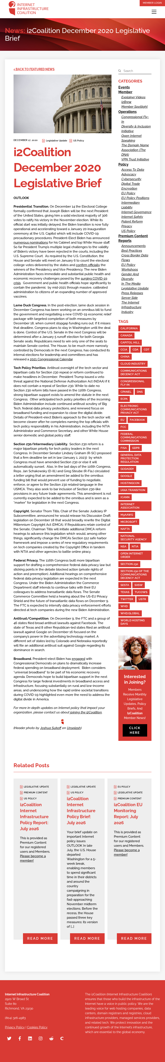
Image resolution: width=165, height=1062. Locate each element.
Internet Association (130, 506)
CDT (146, 349)
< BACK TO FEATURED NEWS (34, 69)
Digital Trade (130, 184)
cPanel (126, 391)
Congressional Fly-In (133, 383)
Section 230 (129, 564)
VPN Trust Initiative (135, 159)
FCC (123, 426)
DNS (140, 391)
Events (124, 87)
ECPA (124, 398)
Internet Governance (136, 212)
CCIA (124, 349)
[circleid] (62, 1038)
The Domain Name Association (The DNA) (135, 150)
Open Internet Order (132, 555)
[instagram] (41, 1038)
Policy (123, 164)
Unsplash (74, 728)
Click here (135, 730)
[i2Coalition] (29, 9)
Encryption (129, 188)
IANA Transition (133, 490)
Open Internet (131, 136)
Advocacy (128, 174)
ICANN (125, 497)
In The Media (131, 284)
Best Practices (131, 251)
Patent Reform (132, 221)
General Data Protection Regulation (131, 458)
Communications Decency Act (134, 372)
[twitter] (9, 1038)
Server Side (129, 298)
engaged (78, 659)
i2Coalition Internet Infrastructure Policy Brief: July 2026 (81, 810)
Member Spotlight (134, 107)
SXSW (138, 585)
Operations (127, 112)
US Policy (78, 140)
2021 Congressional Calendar (51, 359)
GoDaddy (127, 468)
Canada (126, 335)
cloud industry (133, 363)
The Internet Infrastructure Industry (131, 307)
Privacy (126, 226)
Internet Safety (132, 217)
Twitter (127, 599)
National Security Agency (134, 537)
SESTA (125, 585)
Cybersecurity (131, 179)
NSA (123, 546)
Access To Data (132, 170)
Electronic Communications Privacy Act (134, 409)
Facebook (137, 419)
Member (125, 92)
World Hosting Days (133, 622)
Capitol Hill (130, 342)
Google (126, 476)
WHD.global (130, 613)
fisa (124, 447)
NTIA (135, 546)
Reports (124, 241)
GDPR (136, 447)
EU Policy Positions (135, 198)
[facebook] (19, 1038)
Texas (125, 592)
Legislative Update (56, 140)
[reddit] (51, 1038)
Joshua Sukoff (50, 728)
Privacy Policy (15, 1027)
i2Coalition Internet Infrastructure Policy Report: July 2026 (34, 816)
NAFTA (125, 528)
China (125, 356)
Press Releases (132, 293)
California (129, 328)
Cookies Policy (37, 1027)
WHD (124, 606)
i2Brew (126, 102)
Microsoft (129, 521)
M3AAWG (127, 514)
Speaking (128, 140)
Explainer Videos (133, 97)
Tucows (141, 592)
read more (40, 938)
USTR (142, 599)
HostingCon (130, 483)
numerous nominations (31, 242)
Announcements (133, 246)
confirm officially (88, 265)
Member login (152, 2)
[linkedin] (30, 1038)
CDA (135, 349)
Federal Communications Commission (134, 437)
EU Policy (128, 193)
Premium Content (133, 236)
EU (122, 419)
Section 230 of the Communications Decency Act (135, 574)
